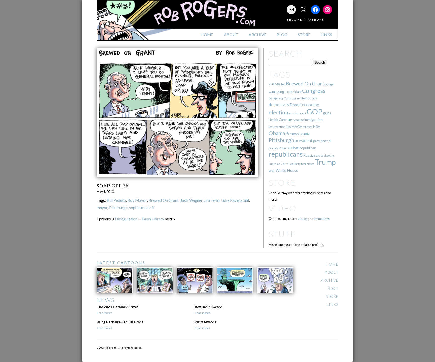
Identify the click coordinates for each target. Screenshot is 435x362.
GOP (314, 111)
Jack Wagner (191, 200)
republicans (286, 154)
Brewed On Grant (163, 200)
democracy (309, 98)
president (304, 140)
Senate (318, 155)
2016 (273, 84)
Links (326, 34)
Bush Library (153, 218)
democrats (279, 104)
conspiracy (276, 98)
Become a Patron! (305, 19)
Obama (277, 133)
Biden (281, 84)
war (272, 170)
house (299, 120)
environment (297, 113)
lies (288, 126)
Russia (308, 155)
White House (287, 170)
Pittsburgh (118, 207)
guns (327, 113)
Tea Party (294, 163)
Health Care (277, 120)
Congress (313, 90)
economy (310, 104)
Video (282, 208)
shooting (329, 155)
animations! (322, 219)
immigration (313, 119)
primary (273, 148)
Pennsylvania (297, 133)
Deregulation (126, 218)
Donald (295, 105)
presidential (322, 141)
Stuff (282, 234)
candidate (294, 92)
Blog (282, 34)
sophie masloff (142, 207)
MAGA (297, 126)
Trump (325, 162)
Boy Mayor (137, 200)
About (231, 34)
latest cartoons (121, 262)
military (308, 126)
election (278, 112)
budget (329, 84)
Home (207, 34)
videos (302, 219)
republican (308, 148)
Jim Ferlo (212, 200)
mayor (102, 207)
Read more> (104, 312)
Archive (257, 34)
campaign (278, 91)
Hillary (290, 120)
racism (292, 147)
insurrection (277, 127)
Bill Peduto (116, 200)
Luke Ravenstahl (235, 200)
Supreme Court (278, 163)
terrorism (307, 164)
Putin (282, 148)
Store (304, 34)
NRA (316, 126)
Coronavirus (292, 98)
